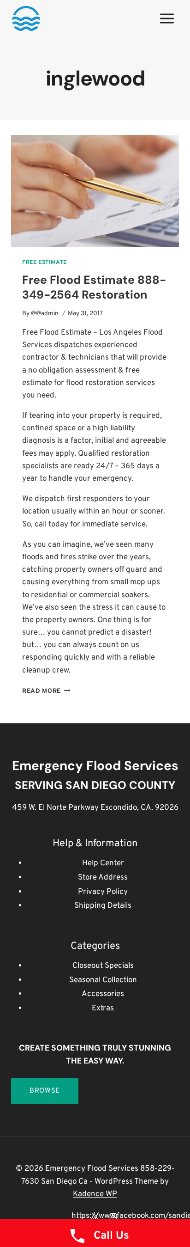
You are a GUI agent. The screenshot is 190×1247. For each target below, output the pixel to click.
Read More (46, 691)
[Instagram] (113, 1216)
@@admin (45, 314)
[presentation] (95, 191)
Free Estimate (44, 262)
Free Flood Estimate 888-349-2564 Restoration (94, 287)
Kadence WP (95, 1194)
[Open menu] (166, 18)
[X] (95, 1216)
